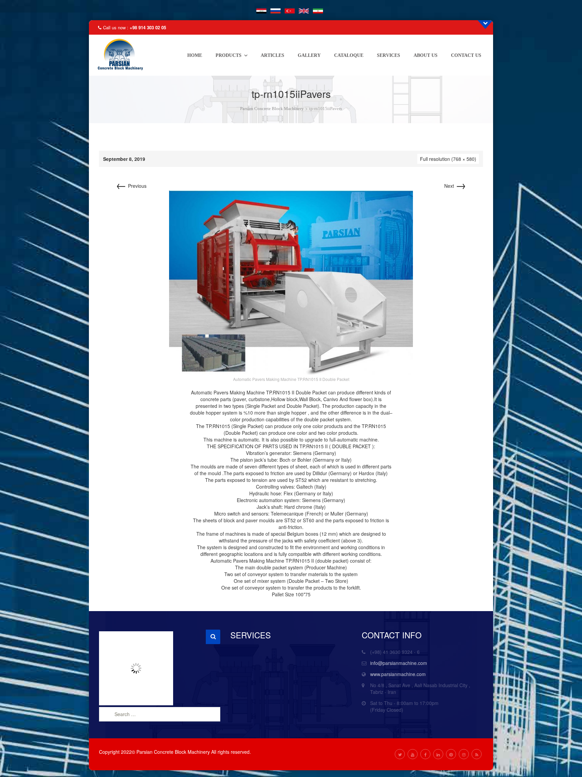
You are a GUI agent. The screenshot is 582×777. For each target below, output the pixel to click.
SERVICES (388, 55)
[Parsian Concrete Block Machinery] (118, 55)
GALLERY (309, 55)
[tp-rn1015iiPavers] (291, 281)
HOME (194, 55)
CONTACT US (466, 55)
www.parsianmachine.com (398, 674)
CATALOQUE (348, 55)
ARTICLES (272, 55)
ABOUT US (426, 55)
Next (455, 185)
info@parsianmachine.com (398, 663)
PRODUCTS (228, 55)
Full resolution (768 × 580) (448, 158)
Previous (131, 185)
